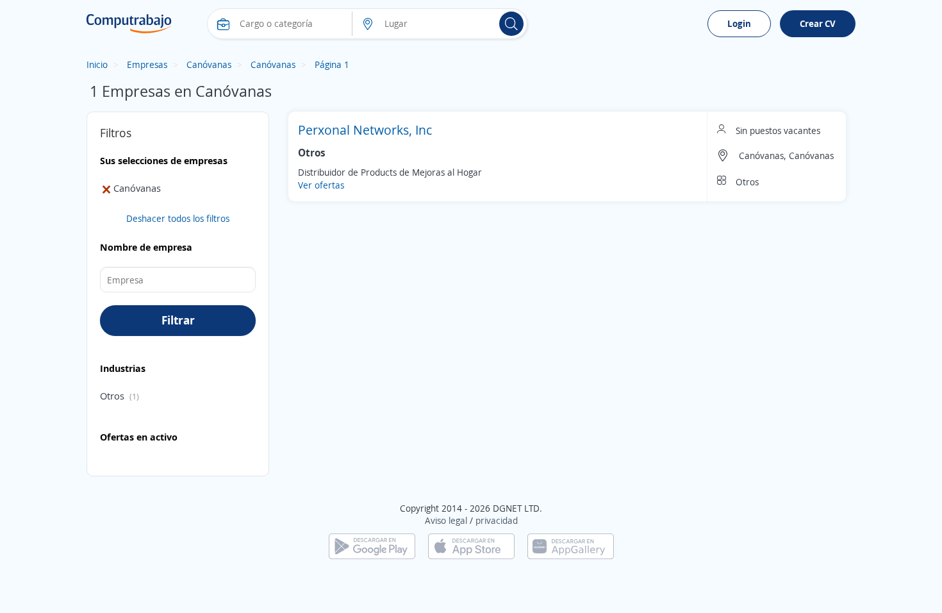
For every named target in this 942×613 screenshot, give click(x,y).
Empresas (147, 64)
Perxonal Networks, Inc (365, 130)
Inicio (97, 64)
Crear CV (818, 23)
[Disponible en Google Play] (372, 545)
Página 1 (332, 64)
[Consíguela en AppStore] (471, 545)
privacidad (496, 520)
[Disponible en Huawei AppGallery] (570, 545)
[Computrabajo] (129, 23)
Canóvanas (208, 64)
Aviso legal (446, 520)
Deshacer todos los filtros (177, 218)
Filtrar (178, 320)
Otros (112, 395)
